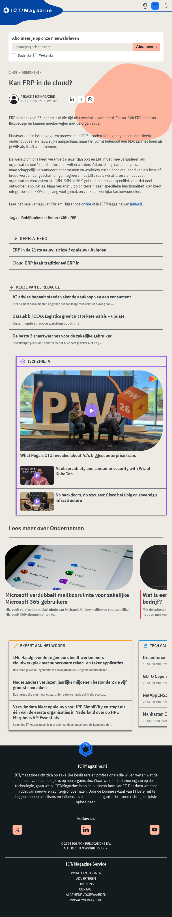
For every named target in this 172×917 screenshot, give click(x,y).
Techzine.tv (38, 361)
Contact (86, 889)
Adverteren (86, 878)
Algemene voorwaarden (86, 894)
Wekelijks (46, 55)
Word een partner (86, 873)
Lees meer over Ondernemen (46, 528)
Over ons (86, 884)
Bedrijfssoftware (33, 217)
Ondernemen (31, 73)
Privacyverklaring (86, 900)
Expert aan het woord (42, 645)
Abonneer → (147, 46)
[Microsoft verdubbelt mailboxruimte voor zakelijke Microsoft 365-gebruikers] (68, 567)
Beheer (53, 217)
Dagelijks (25, 55)
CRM (64, 217)
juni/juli (136, 204)
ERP (73, 217)
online (86, 204)
